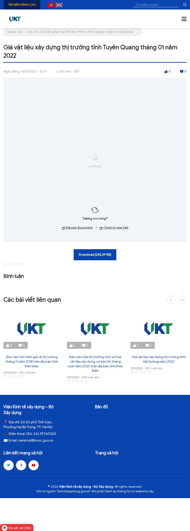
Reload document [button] (79, 227)
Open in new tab (115, 227)
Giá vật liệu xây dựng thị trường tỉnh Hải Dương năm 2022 (159, 359)
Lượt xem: (64, 71)
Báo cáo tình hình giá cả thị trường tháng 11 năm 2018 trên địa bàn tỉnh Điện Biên (32, 361)
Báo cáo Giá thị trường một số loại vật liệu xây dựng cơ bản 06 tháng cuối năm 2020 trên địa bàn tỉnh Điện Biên (95, 364)
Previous (171, 300)
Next (183, 300)
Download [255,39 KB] (95, 255)
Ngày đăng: (11, 71)
